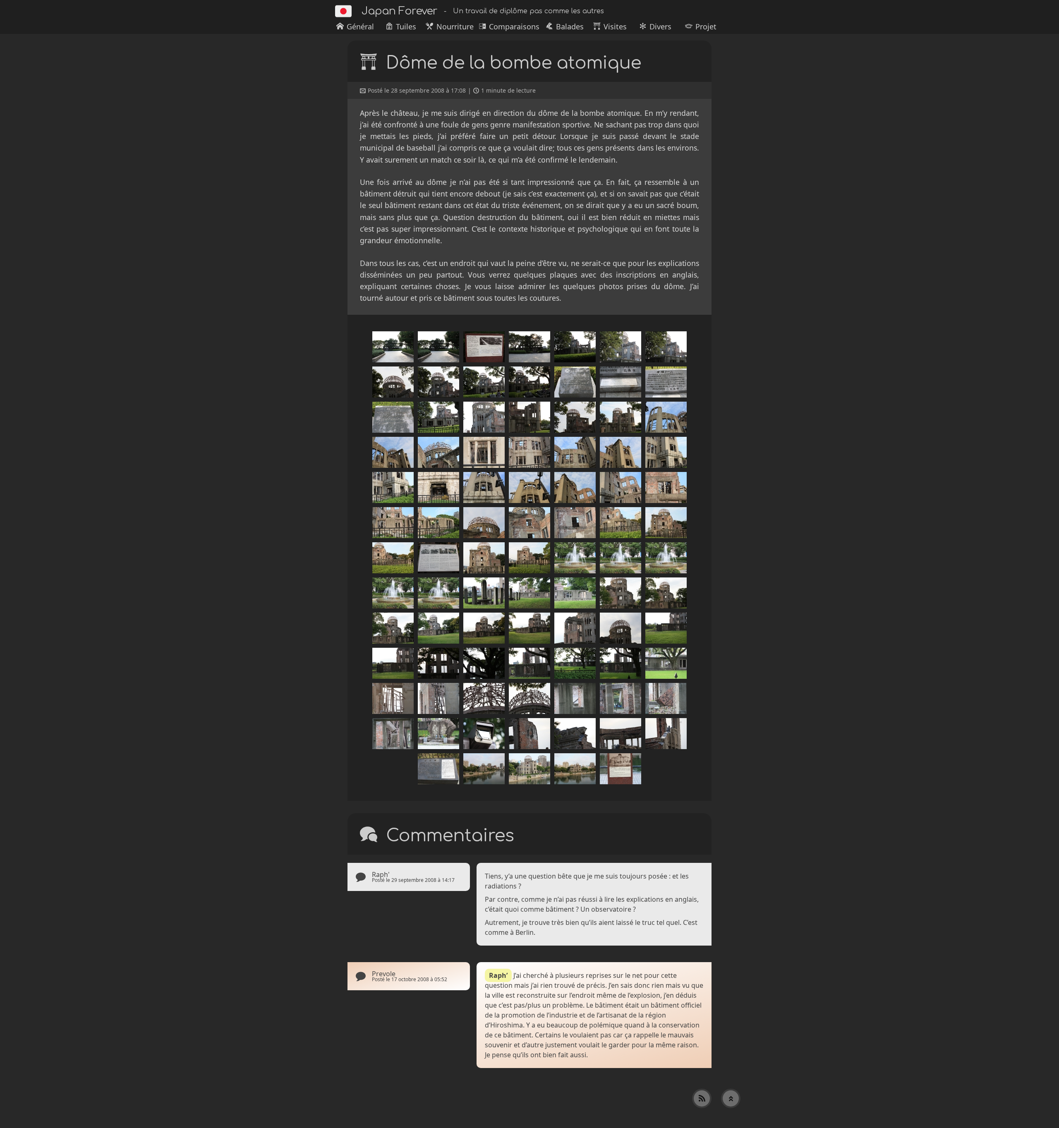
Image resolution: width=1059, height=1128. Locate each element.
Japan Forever (399, 11)
